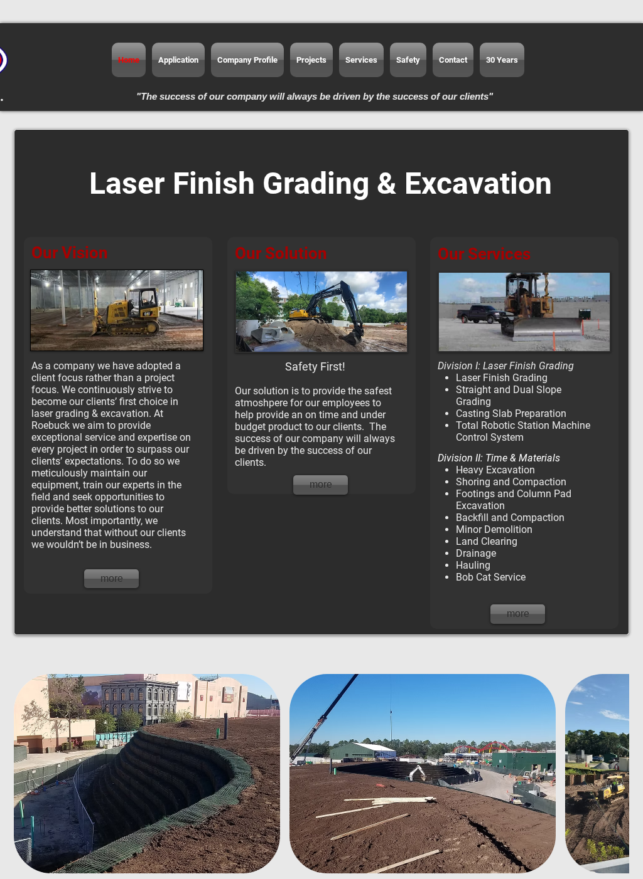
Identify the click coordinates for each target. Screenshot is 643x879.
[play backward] (29, 773)
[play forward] (613, 773)
